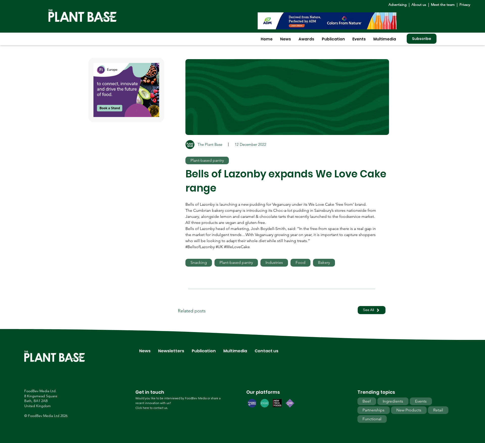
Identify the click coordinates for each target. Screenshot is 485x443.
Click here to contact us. (151, 408)
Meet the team (443, 4)
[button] (285, 39)
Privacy (464, 4)
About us (419, 4)
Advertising (399, 4)
